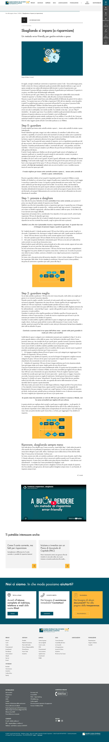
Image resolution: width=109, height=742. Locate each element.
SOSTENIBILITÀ (97, 3)
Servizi (7, 658)
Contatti (90, 645)
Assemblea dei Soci (60, 642)
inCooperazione (59, 647)
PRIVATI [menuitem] (33, 3)
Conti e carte (42, 645)
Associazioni (76, 637)
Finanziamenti (9, 647)
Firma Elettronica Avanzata (17, 714)
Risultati (7, 666)
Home (15, 13)
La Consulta (58, 645)
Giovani (24, 637)
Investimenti (8, 649)
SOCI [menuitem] (54, 3)
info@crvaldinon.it (14, 721)
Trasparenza (9, 694)
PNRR (40, 658)
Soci (56, 637)
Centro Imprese (42, 640)
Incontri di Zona (59, 649)
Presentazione (91, 640)
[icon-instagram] (62, 721)
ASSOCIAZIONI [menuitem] (62, 3)
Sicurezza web (34, 692)
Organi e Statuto (92, 642)
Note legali (40, 735)
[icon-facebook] (56, 721)
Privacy (13, 697)
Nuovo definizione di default (17, 705)
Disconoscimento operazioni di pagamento (41, 703)
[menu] (66, 3)
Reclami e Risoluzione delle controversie (15, 703)
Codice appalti (34, 701)
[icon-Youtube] (59, 721)
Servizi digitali (42, 642)
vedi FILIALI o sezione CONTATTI (19, 725)
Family (7, 675)
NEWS (19, 13)
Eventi (7, 660)
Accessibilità (33, 694)
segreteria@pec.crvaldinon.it (16, 723)
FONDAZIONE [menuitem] (74, 3)
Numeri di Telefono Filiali (41, 705)
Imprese (41, 637)
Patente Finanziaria (27, 642)
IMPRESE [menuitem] (47, 3)
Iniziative (24, 653)
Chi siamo (8, 664)
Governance (9, 669)
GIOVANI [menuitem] (40, 3)
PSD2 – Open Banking (41, 697)
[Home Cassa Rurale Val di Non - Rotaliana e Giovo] (17, 3)
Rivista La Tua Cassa (60, 653)
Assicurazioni (9, 653)
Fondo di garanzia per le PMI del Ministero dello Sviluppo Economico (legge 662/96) (17, 708)
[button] (106, 3)
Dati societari (9, 692)
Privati (7, 637)
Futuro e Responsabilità (28, 647)
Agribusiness (42, 653)
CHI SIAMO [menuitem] (87, 2)
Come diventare (59, 640)
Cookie (7, 701)
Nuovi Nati (25, 651)
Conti (7, 642)
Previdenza (8, 651)
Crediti (34, 735)
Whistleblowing (34, 699)
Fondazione (92, 637)
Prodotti (24, 640)
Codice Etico (9, 673)
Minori (7, 640)
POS (40, 647)
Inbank (7, 656)
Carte (7, 645)
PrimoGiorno (25, 649)
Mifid (7, 699)
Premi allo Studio (26, 645)
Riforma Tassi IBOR (16, 712)
